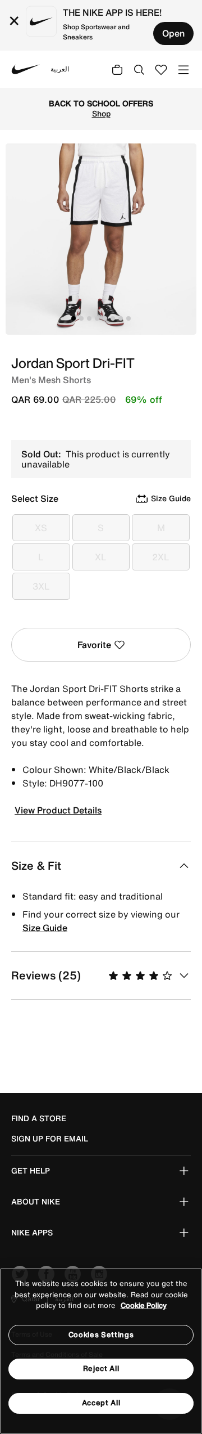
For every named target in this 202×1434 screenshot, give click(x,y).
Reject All (101, 1368)
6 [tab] (113, 318)
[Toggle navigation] (183, 69)
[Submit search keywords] (139, 69)
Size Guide (44, 927)
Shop (101, 114)
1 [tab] (73, 318)
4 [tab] (97, 318)
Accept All (101, 1402)
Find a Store (38, 1118)
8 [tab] (128, 318)
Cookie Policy (144, 1305)
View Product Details (58, 810)
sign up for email (49, 1139)
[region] (101, 1351)
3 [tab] (89, 318)
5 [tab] (105, 318)
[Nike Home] (25, 69)
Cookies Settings (101, 1334)
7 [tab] (120, 318)
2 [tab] (81, 318)
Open (173, 33)
